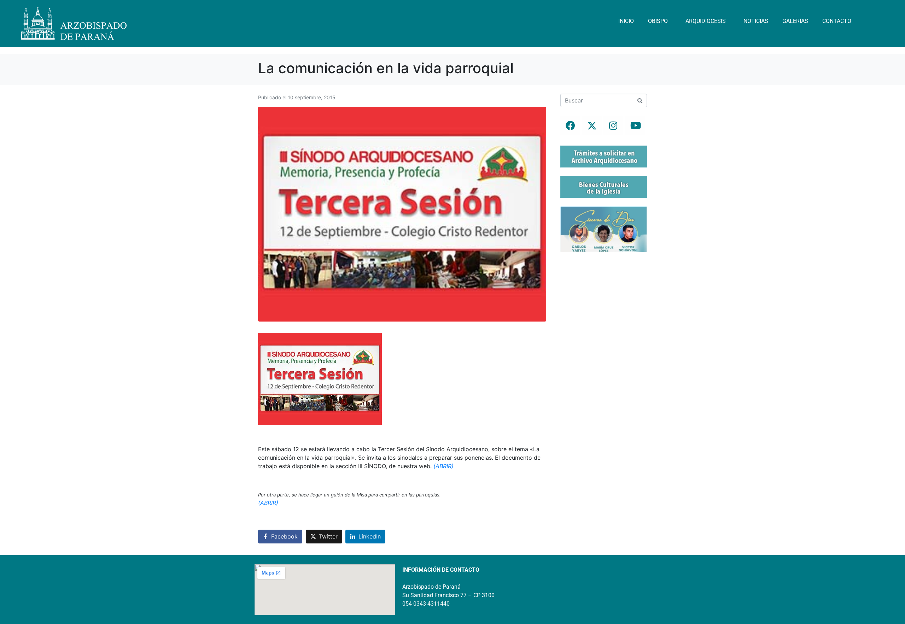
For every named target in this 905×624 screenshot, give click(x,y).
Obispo (658, 21)
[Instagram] (613, 125)
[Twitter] (592, 125)
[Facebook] (570, 125)
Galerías (795, 21)
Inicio (626, 21)
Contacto (836, 21)
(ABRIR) (443, 466)
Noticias (755, 21)
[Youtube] (635, 125)
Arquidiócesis (705, 21)
